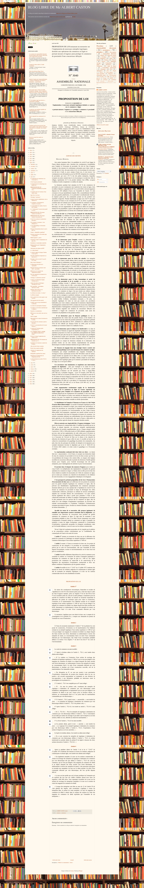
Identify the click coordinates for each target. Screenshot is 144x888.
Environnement (113, 75)
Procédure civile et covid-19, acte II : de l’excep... (38, 259)
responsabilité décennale (106, 48)
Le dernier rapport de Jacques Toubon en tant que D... (39, 253)
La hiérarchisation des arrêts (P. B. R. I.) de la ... (38, 359)
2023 (31, 156)
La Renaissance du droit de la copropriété (37, 265)
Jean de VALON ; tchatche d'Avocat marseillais (106, 135)
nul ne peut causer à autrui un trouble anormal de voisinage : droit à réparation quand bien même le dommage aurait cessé (38, 91)
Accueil (72, 860)
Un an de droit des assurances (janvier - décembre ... (39, 322)
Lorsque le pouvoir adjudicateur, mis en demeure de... (39, 199)
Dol (111, 69)
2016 (31, 379)
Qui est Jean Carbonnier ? (36, 262)
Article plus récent (56, 860)
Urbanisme (100, 66)
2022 (31, 158)
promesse (105, 79)
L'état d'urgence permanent (36, 182)
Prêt (108, 70)
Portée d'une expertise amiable (37, 348)
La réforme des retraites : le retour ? (38, 293)
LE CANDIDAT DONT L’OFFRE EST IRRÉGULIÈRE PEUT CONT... (38, 333)
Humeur (114, 60)
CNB (108, 76)
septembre (33, 170)
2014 (31, 383)
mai (32, 362)
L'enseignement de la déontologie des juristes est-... (38, 184)
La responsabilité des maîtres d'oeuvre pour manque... (39, 206)
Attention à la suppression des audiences (37, 350)
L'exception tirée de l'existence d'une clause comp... (38, 192)
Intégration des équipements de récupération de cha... (37, 356)
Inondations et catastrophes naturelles (38, 243)
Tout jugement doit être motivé (37, 300)
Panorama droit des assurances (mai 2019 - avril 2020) (38, 268)
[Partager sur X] (77, 811)
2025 (31, 152)
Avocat (104, 61)
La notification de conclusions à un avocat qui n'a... (38, 179)
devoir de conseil (112, 55)
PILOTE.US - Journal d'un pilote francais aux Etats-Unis (105, 157)
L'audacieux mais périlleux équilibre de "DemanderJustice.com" (37, 110)
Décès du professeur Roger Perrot (36, 71)
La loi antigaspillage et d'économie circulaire (38, 226)
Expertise (103, 58)
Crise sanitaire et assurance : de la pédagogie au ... (38, 223)
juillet (32, 174)
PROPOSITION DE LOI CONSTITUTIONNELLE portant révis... (38, 188)
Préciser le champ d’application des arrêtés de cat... (38, 336)
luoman (72, 870)
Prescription (113, 52)
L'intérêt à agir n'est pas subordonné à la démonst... (39, 303)
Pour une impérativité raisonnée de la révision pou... (38, 275)
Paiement (103, 69)
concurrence (63, 813)
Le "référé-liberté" (34, 250)
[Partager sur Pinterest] (80, 811)
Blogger (80, 870)
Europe (105, 78)
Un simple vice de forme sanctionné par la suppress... (39, 308)
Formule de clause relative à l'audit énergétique (36, 65)
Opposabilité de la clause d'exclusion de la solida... (39, 319)
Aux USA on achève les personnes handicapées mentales (105, 148)
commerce (59, 813)
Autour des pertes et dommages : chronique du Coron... (37, 283)
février (32, 369)
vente (111, 58)
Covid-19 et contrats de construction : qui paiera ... (38, 219)
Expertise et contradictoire (36, 311)
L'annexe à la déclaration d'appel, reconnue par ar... (38, 280)
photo (115, 82)
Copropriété (109, 63)
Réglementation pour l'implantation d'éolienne (38, 245)
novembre (33, 166)
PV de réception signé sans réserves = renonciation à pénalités (37, 100)
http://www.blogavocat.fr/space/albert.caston (67, 13)
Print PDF (33, 43)
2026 (31, 150)
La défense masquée (35, 295)
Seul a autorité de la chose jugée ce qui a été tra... (39, 297)
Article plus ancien (88, 860)
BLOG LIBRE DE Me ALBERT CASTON (59, 7)
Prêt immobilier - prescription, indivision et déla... (37, 287)
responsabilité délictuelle (109, 54)
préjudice (100, 52)
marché (99, 60)
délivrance (102, 81)
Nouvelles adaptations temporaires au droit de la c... (38, 256)
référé (98, 64)
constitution (113, 79)
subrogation (100, 71)
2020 (31, 162)
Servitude (102, 76)
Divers (101, 72)
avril (32, 364)
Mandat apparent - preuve (36, 237)
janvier (32, 371)
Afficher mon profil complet (103, 124)
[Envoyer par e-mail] (74, 811)
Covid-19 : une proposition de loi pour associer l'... (39, 325)
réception (114, 57)
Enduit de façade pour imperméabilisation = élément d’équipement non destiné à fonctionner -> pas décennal (38, 80)
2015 (31, 381)
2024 (31, 154)
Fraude (98, 79)
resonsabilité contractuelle (109, 67)
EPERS (111, 78)
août (32, 172)
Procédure (101, 46)
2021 (31, 160)
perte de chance (112, 66)
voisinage (104, 57)
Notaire (106, 60)
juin (32, 176)
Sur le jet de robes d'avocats (104, 137)
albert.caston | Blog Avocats (104, 131)
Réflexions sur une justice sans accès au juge (39, 313)
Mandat (114, 70)
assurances (107, 50)
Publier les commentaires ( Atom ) (65, 862)
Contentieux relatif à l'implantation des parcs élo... (39, 240)
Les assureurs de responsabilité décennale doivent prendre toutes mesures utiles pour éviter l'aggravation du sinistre (38, 55)
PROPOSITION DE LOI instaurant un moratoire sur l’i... (39, 340)
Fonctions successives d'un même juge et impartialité (39, 235)
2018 (31, 375)
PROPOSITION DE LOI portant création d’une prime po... (37, 216)
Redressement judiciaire (101, 82)
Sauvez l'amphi (34, 316)
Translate (107, 173)
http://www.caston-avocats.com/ (57, 16)
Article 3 (73, 646)
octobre (32, 168)
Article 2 (73, 623)
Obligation (110, 73)
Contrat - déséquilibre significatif (38, 232)
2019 (31, 373)
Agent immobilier (101, 73)
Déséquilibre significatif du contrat (38, 353)
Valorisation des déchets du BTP (37, 248)
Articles (100, 179)
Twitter (74, 16)
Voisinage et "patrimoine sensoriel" (38, 277)
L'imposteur (100, 159)
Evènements (110, 82)
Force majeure (109, 72)
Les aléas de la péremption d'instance (38, 305)
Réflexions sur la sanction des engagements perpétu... (37, 271)
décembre (33, 164)
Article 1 (73, 586)
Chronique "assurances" (35, 197)
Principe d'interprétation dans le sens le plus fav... (39, 229)
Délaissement (111, 81)
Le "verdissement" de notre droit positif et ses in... (39, 209)
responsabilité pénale (101, 75)
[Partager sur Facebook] (79, 811)
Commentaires (101, 182)
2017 (31, 377)
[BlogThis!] (75, 811)
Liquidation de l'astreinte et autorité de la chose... (39, 343)
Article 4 (73, 746)
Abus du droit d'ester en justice (37, 346)
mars (32, 367)
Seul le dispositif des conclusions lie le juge (37, 116)
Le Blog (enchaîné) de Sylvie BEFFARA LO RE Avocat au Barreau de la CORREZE (106, 146)
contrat (102, 55)
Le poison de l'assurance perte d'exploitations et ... (37, 329)
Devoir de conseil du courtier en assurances (36, 137)
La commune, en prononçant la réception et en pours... (37, 203)
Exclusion (109, 64)
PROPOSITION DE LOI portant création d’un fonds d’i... (37, 213)
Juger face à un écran (35, 195)
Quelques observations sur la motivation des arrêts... (37, 290)
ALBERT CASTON (102, 90)
